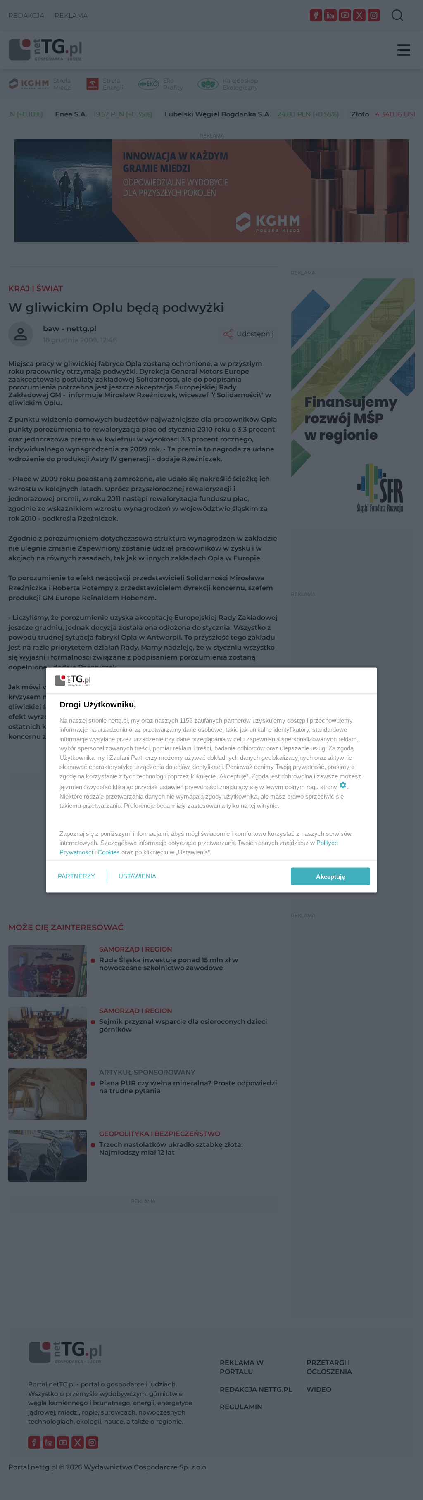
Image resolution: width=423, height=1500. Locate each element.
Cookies (108, 851)
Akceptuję (330, 876)
